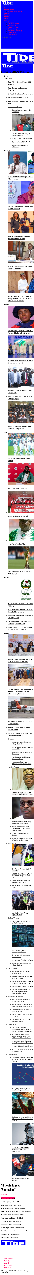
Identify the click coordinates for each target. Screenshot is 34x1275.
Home (6, 8)
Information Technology (15, 31)
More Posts (4, 1194)
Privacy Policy (8, 1265)
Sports (6, 17)
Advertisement (8, 1259)
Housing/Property (13, 24)
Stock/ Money (12, 29)
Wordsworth (12, 25)
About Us (6, 1263)
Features (7, 15)
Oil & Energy (12, 32)
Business (7, 20)
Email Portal (7, 1267)
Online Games (12, 34)
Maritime (7, 13)
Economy (11, 22)
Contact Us (7, 1261)
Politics (6, 18)
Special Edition (9, 10)
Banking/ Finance (13, 27)
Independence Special (15, 11)
